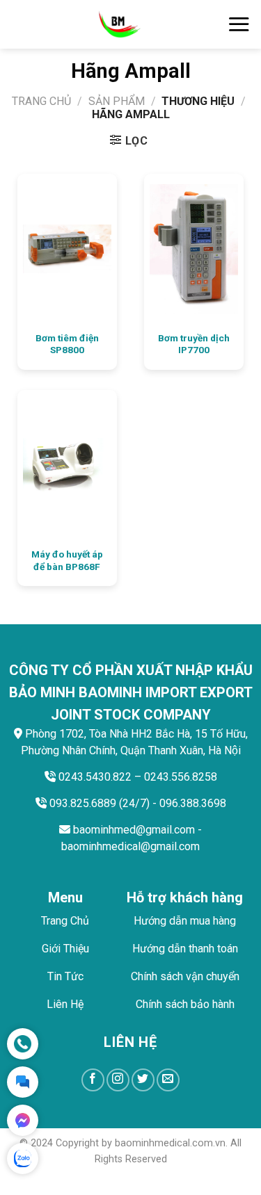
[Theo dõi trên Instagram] (117, 1079)
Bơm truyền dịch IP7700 (194, 344)
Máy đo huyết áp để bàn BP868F (67, 560)
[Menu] (239, 24)
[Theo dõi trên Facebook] (92, 1079)
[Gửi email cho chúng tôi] (168, 1079)
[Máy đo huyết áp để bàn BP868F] (67, 465)
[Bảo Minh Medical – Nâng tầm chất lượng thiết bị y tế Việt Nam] (118, 24)
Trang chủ (41, 101)
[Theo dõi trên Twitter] (143, 1079)
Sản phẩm (116, 101)
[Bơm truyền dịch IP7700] (194, 248)
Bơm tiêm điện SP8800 (67, 344)
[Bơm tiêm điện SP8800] (67, 248)
